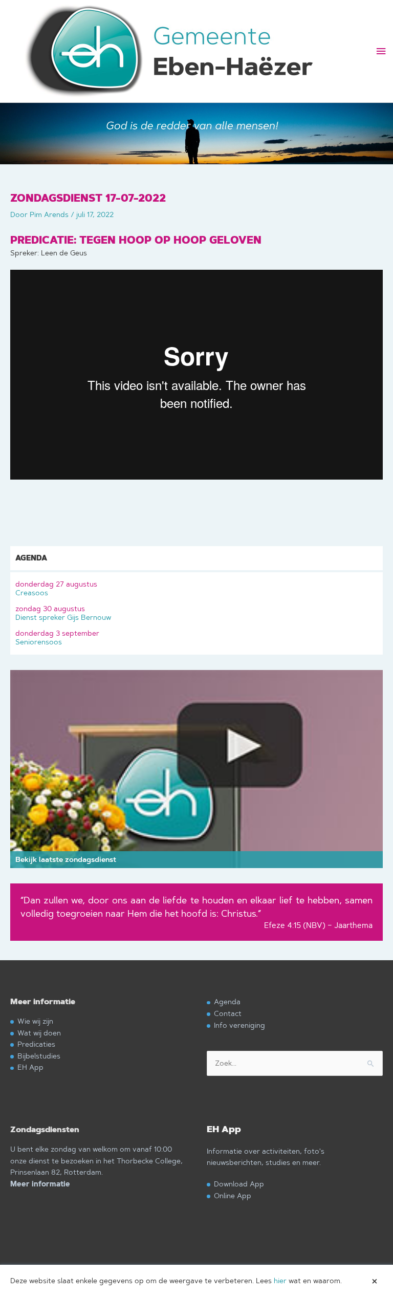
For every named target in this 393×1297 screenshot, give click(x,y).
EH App (30, 1067)
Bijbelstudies (38, 1056)
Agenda (227, 1001)
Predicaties (36, 1044)
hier (280, 1280)
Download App (239, 1183)
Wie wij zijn (35, 1021)
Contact (228, 1013)
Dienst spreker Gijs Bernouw (63, 613)
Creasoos (56, 588)
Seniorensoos (57, 637)
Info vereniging (239, 1025)
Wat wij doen (39, 1032)
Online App (232, 1195)
